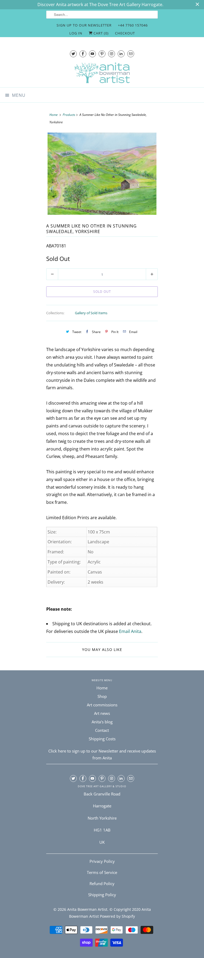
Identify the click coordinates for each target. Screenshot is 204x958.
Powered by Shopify (117, 916)
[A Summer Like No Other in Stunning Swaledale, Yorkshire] (102, 174)
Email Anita (130, 631)
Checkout (125, 33)
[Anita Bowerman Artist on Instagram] (111, 54)
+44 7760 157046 (133, 25)
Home (102, 687)
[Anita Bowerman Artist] (102, 72)
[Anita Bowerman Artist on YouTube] (92, 54)
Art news (102, 713)
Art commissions (102, 704)
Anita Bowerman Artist (87, 909)
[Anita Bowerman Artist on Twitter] (73, 54)
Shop (102, 696)
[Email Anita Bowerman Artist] (130, 54)
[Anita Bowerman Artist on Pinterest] (102, 54)
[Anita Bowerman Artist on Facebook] (82, 54)
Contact (102, 730)
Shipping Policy (102, 894)
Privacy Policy (102, 861)
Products (69, 114)
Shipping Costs (102, 738)
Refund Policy (102, 883)
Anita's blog (102, 721)
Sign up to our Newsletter (84, 25)
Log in (75, 33)
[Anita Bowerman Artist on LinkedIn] (121, 54)
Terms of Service (102, 872)
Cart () (100, 33)
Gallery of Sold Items (91, 312)
